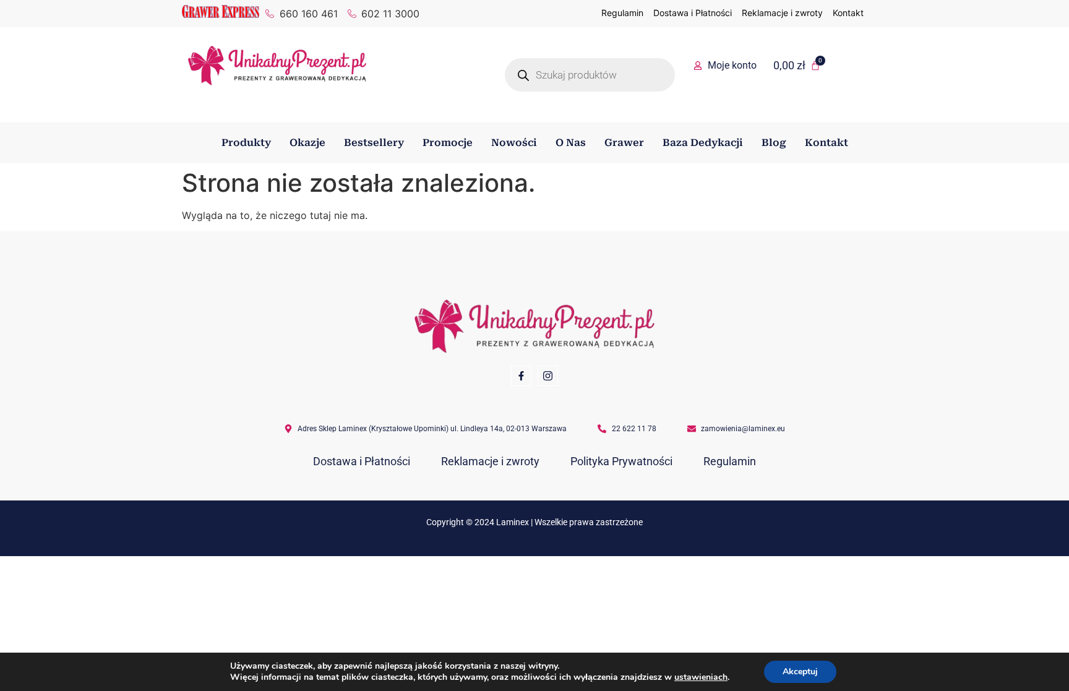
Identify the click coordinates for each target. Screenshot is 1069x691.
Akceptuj (800, 671)
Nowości (514, 142)
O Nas (571, 142)
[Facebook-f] (521, 376)
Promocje (448, 142)
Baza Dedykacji (703, 142)
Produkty (246, 142)
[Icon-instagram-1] (548, 376)
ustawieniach (701, 677)
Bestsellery (374, 142)
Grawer (624, 142)
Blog (774, 142)
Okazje (307, 142)
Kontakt (826, 142)
